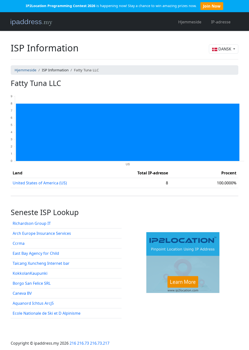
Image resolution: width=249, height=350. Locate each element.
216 (73, 343)
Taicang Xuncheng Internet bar (41, 263)
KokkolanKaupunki (30, 273)
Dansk (224, 49)
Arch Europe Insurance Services (42, 233)
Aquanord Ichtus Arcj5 (33, 303)
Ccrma (19, 243)
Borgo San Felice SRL (32, 283)
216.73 (83, 343)
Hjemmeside (189, 22)
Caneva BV (22, 293)
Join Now (212, 6)
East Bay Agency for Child (36, 253)
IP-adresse (221, 22)
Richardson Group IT (32, 223)
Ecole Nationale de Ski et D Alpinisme (46, 313)
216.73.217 (99, 343)
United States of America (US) (40, 183)
